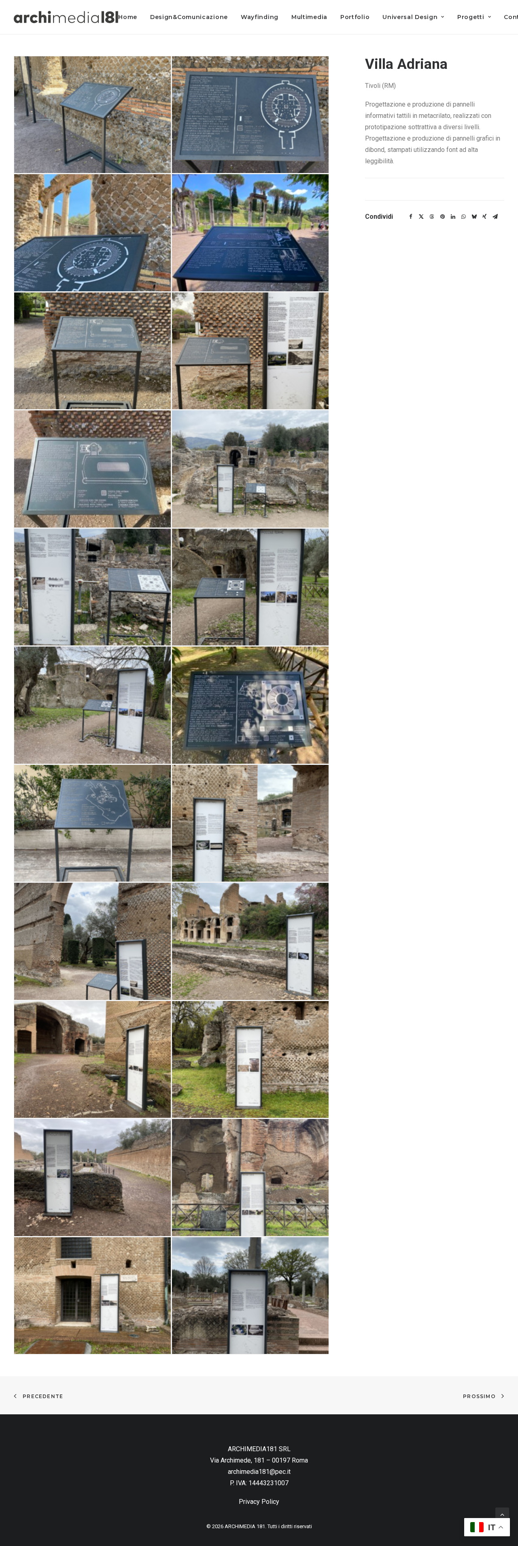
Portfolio (354, 17)
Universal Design (409, 17)
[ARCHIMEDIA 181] (66, 17)
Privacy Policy (259, 1501)
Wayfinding (259, 17)
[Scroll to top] (502, 1514)
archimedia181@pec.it (259, 1472)
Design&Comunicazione (189, 17)
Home (127, 17)
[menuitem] (130, 17)
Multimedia (309, 17)
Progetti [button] (470, 17)
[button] (92, 114)
